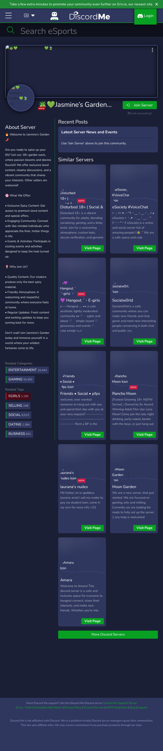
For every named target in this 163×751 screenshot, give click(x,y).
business (19, 433)
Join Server (143, 105)
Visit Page (92, 248)
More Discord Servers (108, 634)
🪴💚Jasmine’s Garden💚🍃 (81, 104)
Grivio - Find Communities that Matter (39, 707)
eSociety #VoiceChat (130, 207)
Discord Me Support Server (120, 703)
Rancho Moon (124, 393)
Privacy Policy (73, 707)
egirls (18, 396)
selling (18, 405)
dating (19, 424)
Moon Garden (124, 486)
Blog (132, 707)
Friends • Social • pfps (80, 393)
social (18, 415)
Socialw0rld (122, 300)
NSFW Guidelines (117, 707)
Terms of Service (93, 707)
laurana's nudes (74, 486)
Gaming (20, 379)
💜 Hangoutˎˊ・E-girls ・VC (80, 303)
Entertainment (27, 370)
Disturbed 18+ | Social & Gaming (81, 210)
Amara (66, 580)
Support (142, 707)
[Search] (10, 30)
